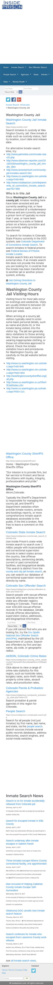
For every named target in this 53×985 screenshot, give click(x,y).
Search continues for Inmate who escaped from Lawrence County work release (26, 937)
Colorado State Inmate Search (25, 532)
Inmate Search (12, 105)
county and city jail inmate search (24, 571)
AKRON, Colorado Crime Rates (26, 656)
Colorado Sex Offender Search (26, 585)
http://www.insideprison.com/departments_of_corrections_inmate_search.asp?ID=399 (26, 185)
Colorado (25, 105)
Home (4, 970)
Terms (11, 970)
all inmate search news (23, 960)
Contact (19, 970)
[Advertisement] (26, 36)
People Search (15, 711)
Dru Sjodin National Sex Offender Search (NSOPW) (23, 635)
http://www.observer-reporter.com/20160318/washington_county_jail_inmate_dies (26, 163)
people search (34, 726)
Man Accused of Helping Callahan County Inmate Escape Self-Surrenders (24, 887)
